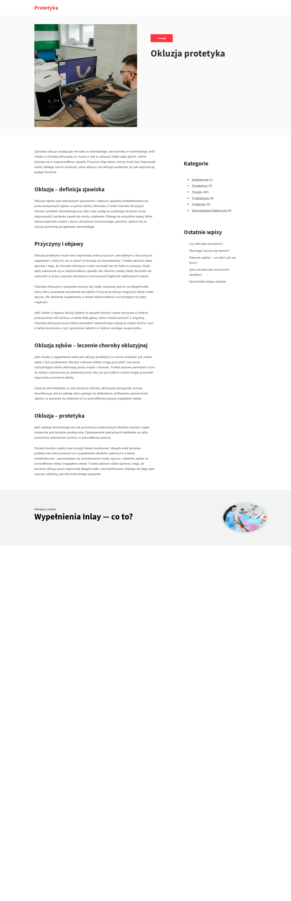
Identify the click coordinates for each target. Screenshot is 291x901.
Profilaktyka (200, 198)
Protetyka (46, 7)
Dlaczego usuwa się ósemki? (209, 251)
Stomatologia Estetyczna (209, 210)
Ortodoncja (200, 186)
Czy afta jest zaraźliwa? (206, 244)
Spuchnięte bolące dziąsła (207, 281)
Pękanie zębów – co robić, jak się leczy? (212, 260)
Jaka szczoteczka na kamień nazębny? (209, 272)
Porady (161, 38)
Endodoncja (200, 180)
